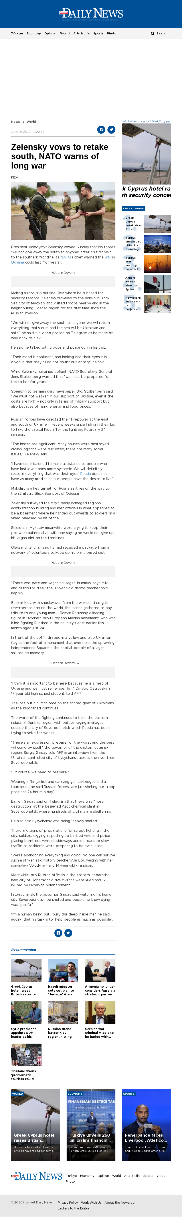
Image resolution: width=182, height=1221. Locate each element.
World (65, 33)
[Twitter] (111, 130)
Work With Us (91, 1202)
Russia (85, 474)
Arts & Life (81, 33)
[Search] (152, 33)
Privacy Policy (68, 1202)
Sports (98, 33)
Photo (111, 33)
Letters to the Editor (73, 1208)
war (108, 257)
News (15, 121)
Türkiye (17, 33)
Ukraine (17, 262)
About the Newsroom (121, 1202)
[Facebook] (101, 130)
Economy (34, 33)
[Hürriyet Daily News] (91, 14)
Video (161, 1175)
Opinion (50, 33)
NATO (65, 257)
